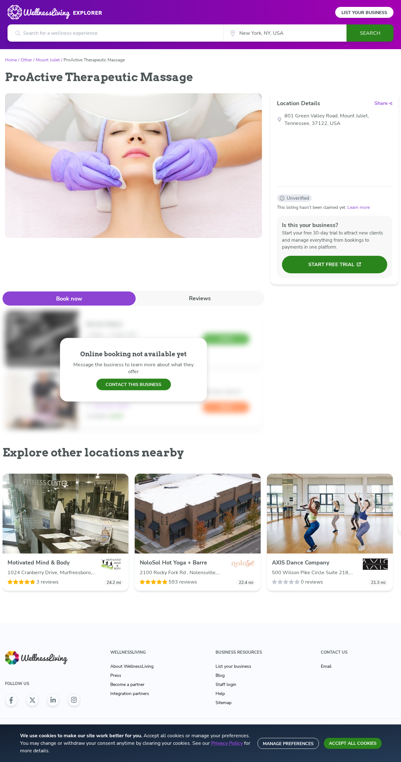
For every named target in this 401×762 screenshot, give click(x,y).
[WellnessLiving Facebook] (11, 700)
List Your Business (364, 13)
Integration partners (129, 694)
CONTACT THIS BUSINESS (133, 384)
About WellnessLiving (132, 666)
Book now (69, 298)
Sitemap (224, 703)
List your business (233, 666)
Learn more (358, 207)
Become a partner (127, 684)
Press (115, 675)
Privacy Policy (227, 743)
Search (370, 33)
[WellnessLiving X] (32, 700)
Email (326, 666)
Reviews (200, 298)
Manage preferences (288, 744)
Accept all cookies (353, 743)
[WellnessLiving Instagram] (74, 700)
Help (220, 694)
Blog (220, 675)
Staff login (226, 684)
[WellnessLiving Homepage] (42, 658)
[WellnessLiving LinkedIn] (53, 700)
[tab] (69, 298)
